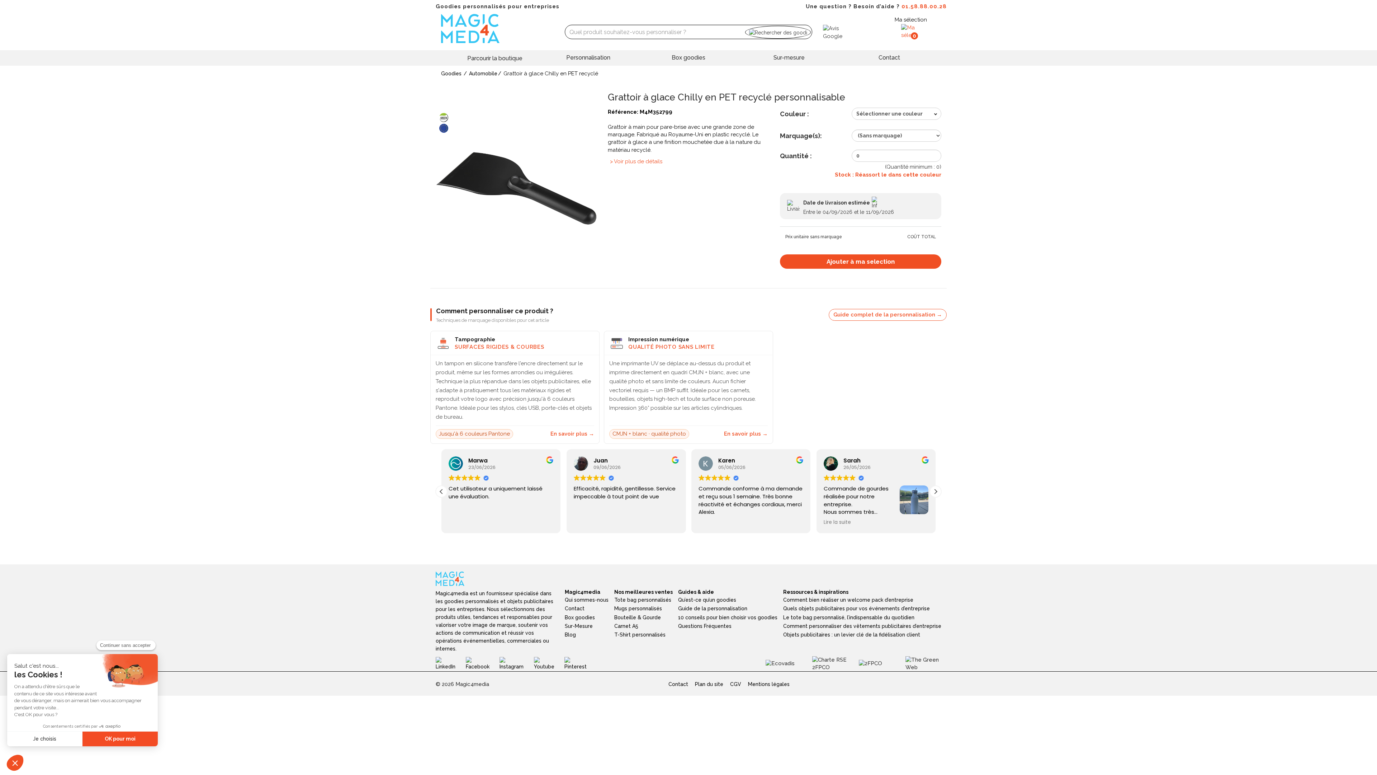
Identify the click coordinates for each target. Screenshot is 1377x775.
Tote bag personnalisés (642, 600)
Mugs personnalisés (638, 608)
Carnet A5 (626, 626)
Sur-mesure (789, 57)
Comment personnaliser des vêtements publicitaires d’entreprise (862, 626)
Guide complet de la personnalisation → (887, 314)
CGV (735, 684)
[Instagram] (517, 663)
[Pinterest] (580, 663)
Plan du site (709, 684)
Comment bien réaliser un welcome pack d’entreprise (848, 600)
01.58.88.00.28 (924, 6)
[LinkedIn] (451, 663)
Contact (889, 57)
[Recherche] (778, 32)
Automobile (483, 73)
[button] (935, 491)
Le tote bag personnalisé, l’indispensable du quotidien (848, 617)
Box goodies (688, 57)
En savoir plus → (572, 434)
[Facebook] (483, 663)
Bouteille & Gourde (637, 617)
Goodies (451, 73)
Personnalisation (588, 57)
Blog (570, 635)
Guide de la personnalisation (712, 608)
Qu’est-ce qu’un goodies (707, 600)
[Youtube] (549, 663)
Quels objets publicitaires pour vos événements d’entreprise (856, 608)
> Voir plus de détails (636, 161)
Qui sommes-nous (587, 600)
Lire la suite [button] (837, 522)
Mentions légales (769, 684)
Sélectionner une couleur (889, 114)
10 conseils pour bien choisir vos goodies (727, 617)
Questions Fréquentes (705, 626)
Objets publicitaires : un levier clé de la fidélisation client (851, 635)
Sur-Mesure (579, 626)
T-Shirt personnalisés (640, 635)
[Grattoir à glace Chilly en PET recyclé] (516, 188)
